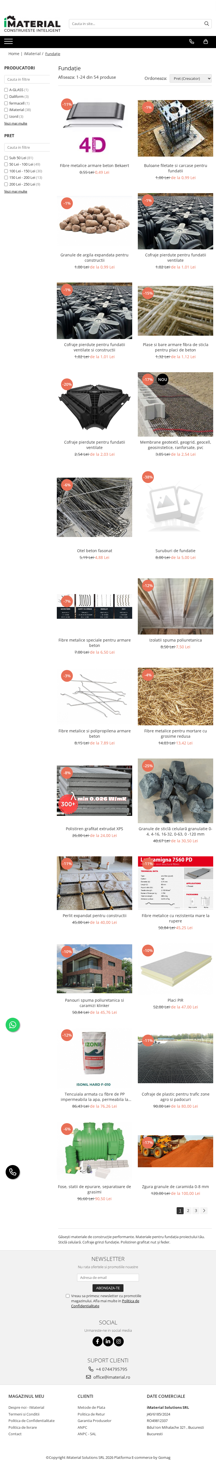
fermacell (16, 103)
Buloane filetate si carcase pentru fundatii (175, 168)
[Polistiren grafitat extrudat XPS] (94, 791)
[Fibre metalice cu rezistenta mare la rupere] (175, 883)
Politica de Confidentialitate (31, 1420)
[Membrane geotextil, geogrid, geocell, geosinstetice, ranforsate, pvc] (175, 404)
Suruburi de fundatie (175, 550)
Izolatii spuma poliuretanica (175, 640)
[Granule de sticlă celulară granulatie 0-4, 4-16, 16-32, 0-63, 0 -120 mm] (175, 791)
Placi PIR (175, 1000)
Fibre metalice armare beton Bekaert (94, 165)
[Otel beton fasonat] (94, 507)
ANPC (82, 1427)
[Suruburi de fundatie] (175, 507)
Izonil (13, 116)
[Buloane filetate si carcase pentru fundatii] (175, 128)
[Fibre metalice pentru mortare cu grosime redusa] (175, 696)
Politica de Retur (91, 1414)
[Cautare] (207, 23)
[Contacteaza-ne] (191, 41)
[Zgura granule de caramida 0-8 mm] (175, 1151)
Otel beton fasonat (94, 550)
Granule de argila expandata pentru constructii (94, 257)
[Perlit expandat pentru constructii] (94, 883)
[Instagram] (119, 1341)
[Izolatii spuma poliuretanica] (175, 606)
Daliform (16, 96)
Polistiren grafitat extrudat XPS (94, 828)
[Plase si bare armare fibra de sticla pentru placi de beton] (175, 311)
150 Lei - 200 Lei (22, 177)
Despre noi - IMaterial (26, 1407)
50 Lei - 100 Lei (21, 164)
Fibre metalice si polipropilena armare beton (94, 733)
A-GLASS (16, 89)
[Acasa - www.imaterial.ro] (32, 23)
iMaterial (16, 109)
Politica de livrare (22, 1427)
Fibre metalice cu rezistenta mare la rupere (176, 918)
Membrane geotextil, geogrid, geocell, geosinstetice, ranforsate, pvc (175, 444)
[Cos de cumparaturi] (206, 41)
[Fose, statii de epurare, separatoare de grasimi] (94, 1151)
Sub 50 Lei (17, 157)
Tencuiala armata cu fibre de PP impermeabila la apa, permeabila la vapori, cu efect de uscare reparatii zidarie (94, 1096)
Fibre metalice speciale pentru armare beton (94, 642)
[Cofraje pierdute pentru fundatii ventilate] (175, 221)
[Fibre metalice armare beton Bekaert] (94, 128)
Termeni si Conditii (23, 1414)
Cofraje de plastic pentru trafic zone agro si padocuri (176, 1096)
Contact (15, 1433)
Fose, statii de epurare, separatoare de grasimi (94, 1189)
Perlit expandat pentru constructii (95, 915)
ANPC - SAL (87, 1433)
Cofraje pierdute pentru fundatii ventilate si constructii (94, 347)
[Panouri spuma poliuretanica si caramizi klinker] (94, 968)
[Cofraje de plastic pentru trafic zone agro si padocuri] (175, 1058)
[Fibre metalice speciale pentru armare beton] (94, 606)
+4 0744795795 (111, 1369)
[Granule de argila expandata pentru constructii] (94, 221)
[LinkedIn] (108, 1341)
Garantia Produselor (94, 1420)
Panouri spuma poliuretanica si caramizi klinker (94, 1002)
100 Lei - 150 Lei (22, 170)
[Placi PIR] (175, 969)
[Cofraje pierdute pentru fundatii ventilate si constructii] (94, 311)
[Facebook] (97, 1341)
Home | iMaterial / (26, 53)
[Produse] (9, 43)
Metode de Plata (91, 1407)
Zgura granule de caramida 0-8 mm (175, 1186)
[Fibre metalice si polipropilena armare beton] (94, 696)
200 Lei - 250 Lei (22, 184)
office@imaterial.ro (111, 1377)
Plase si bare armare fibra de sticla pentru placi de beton (175, 347)
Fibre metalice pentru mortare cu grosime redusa (175, 733)
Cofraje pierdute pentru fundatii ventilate (175, 257)
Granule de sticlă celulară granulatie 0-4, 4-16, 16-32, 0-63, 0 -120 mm (175, 831)
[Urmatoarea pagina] (204, 1210)
